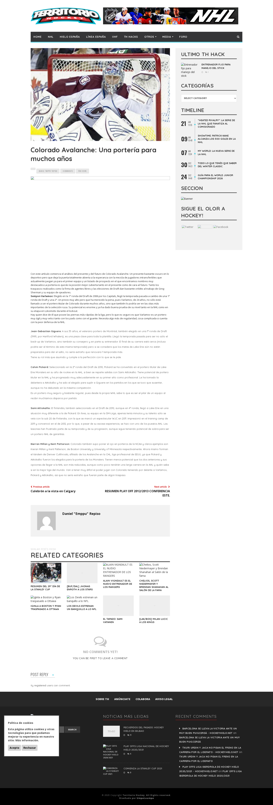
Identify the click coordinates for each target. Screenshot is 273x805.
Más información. (27, 740)
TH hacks (131, 36)
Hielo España (70, 36)
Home (37, 36)
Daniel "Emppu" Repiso (81, 513)
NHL (51, 36)
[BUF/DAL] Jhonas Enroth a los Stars (80, 588)
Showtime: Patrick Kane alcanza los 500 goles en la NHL (217, 139)
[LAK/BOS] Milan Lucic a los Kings (153, 620)
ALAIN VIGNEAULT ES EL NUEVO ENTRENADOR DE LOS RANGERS (117, 583)
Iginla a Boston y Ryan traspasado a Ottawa (46, 607)
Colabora (143, 699)
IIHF (115, 36)
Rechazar (29, 747)
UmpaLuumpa (145, 798)
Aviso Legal (164, 699)
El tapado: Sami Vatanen (113, 620)
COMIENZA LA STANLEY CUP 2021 (143, 768)
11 (130, 734)
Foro (183, 36)
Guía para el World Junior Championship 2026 (215, 177)
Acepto (14, 747)
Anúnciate (122, 699)
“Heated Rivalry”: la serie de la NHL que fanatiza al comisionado (216, 123)
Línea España (96, 36)
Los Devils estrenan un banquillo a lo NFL (81, 607)
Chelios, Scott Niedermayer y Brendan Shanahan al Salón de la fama (153, 585)
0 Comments (68, 171)
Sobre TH (102, 699)
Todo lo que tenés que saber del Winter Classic (217, 165)
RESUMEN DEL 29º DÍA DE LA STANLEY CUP (45, 588)
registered (40, 685)
